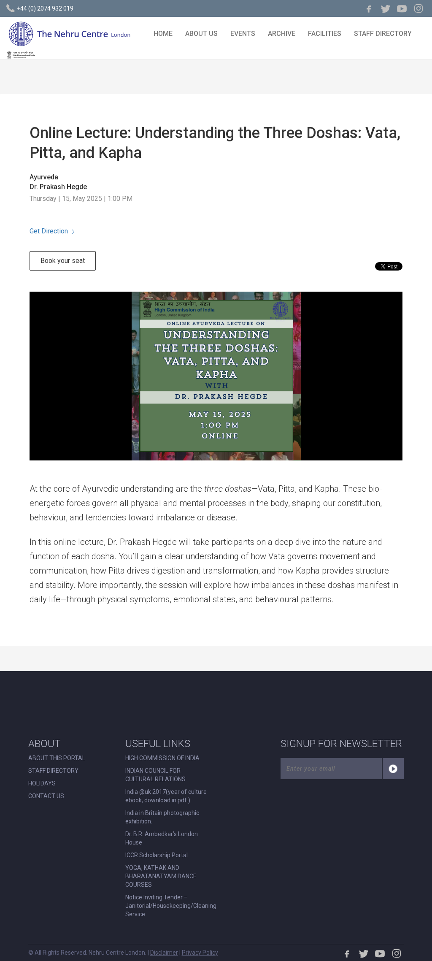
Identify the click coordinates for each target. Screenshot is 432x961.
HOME (163, 34)
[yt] (402, 8)
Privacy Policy (200, 952)
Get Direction (49, 231)
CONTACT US (46, 796)
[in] (418, 8)
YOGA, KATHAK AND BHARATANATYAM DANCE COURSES (161, 876)
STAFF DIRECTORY (383, 34)
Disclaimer (164, 952)
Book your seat (62, 261)
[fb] (369, 8)
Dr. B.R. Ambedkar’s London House (161, 838)
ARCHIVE (281, 34)
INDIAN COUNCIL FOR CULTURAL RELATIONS (155, 774)
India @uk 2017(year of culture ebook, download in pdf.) (166, 796)
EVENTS (242, 34)
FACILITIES (324, 34)
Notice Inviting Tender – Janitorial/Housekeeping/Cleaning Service (170, 906)
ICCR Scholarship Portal (156, 855)
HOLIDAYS (42, 783)
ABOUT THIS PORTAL (56, 758)
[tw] (385, 8)
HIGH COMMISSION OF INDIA (162, 758)
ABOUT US (201, 34)
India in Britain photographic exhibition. (162, 817)
